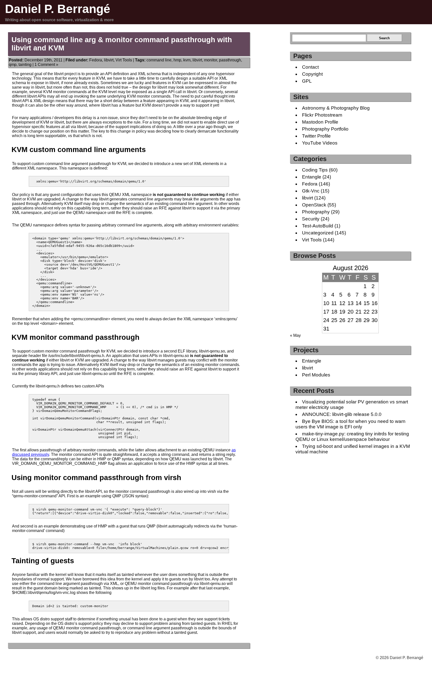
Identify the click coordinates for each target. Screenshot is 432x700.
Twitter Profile (316, 136)
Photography (316, 211)
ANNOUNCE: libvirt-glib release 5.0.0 (342, 414)
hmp (177, 60)
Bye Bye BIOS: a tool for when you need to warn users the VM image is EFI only (351, 424)
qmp (12, 64)
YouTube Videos (320, 143)
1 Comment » (46, 64)
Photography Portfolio (325, 129)
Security (311, 218)
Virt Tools (124, 60)
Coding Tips (315, 170)
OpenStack (314, 204)
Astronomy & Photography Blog (336, 108)
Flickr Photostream (322, 115)
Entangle (311, 176)
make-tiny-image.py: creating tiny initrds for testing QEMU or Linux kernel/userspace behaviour (352, 436)
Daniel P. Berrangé (57, 8)
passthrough (230, 60)
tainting (25, 64)
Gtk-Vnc (311, 190)
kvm (186, 60)
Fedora (95, 60)
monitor (210, 60)
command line (159, 60)
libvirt (109, 60)
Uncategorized (318, 232)
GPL (307, 81)
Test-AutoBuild (317, 225)
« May (295, 335)
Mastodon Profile (320, 122)
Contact (310, 67)
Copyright (312, 74)
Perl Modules (316, 374)
